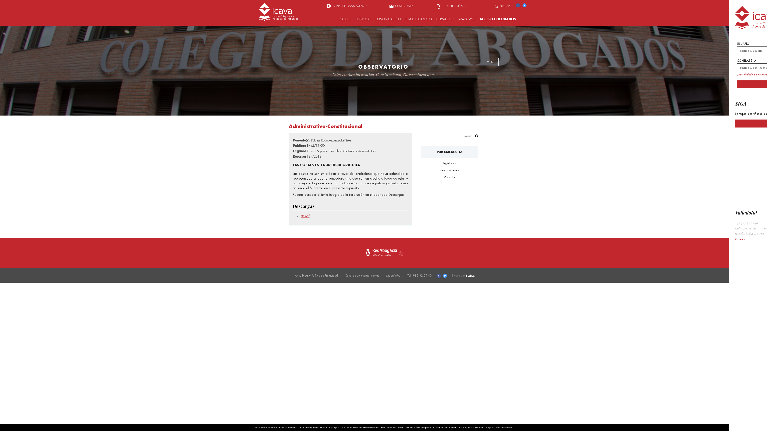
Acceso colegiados (498, 19)
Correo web (403, 6)
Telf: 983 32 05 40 (419, 275)
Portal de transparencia (349, 6)
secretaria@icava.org (749, 233)
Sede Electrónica (454, 6)
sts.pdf (305, 216)
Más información (504, 427)
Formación (445, 19)
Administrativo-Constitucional (374, 74)
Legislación (449, 163)
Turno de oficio (418, 19)
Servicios (363, 19)
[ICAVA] (278, 19)
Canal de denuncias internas (362, 275)
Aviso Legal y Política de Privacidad (316, 275)
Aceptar (489, 427)
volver (491, 62)
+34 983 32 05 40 (746, 223)
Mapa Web (393, 275)
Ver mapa (740, 239)
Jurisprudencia (449, 170)
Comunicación (388, 19)
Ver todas (449, 177)
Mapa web (467, 19)
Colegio (344, 19)
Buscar (504, 6)
